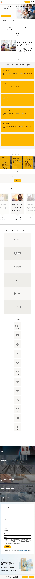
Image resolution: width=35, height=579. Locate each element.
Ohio (4, 534)
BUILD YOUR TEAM (5, 15)
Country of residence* (6, 530)
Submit (7, 546)
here (17, 577)
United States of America (8, 531)
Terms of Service (26, 550)
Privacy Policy (23, 541)
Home (2, 20)
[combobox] (5, 523)
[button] (15, 172)
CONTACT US (17, 180)
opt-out (14, 541)
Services (4, 20)
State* (4, 533)
